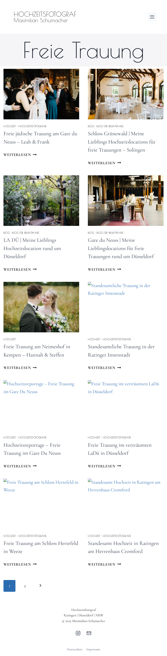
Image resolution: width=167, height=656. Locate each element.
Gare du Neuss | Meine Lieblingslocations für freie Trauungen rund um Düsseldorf (121, 248)
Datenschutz (74, 649)
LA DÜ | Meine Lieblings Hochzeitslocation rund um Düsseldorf (32, 248)
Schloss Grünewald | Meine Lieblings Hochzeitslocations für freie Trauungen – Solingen (121, 141)
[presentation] (41, 94)
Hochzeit (9, 126)
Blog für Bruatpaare (110, 126)
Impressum (93, 649)
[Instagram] (78, 633)
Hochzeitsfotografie (32, 126)
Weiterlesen (20, 154)
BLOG (91, 126)
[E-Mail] (89, 633)
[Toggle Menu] (152, 16)
